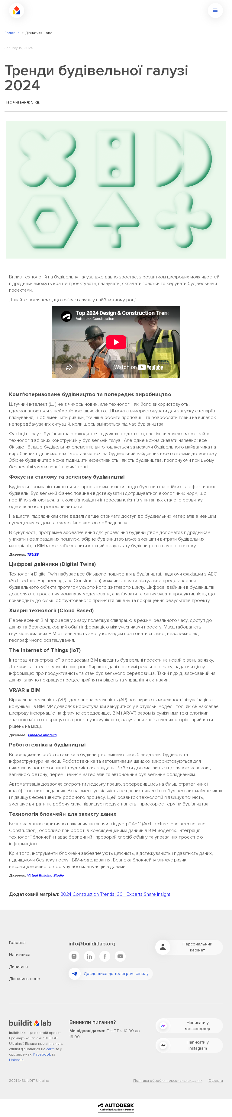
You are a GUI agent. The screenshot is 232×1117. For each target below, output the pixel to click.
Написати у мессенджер (197, 1025)
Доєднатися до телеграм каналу (116, 973)
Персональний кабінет (197, 947)
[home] (16, 10)
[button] (215, 10)
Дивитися (18, 966)
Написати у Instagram (198, 1045)
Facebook (42, 1054)
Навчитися (19, 954)
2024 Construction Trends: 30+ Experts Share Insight (115, 894)
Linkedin (16, 1060)
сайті (50, 1049)
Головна (12, 33)
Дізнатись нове (24, 978)
